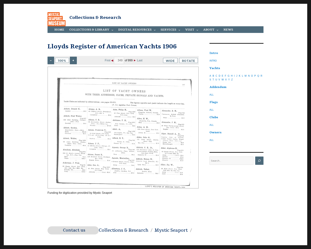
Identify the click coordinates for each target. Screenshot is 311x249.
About (208, 30)
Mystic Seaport (171, 230)
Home (59, 30)
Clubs (213, 117)
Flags (213, 102)
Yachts (214, 68)
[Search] (259, 161)
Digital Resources (135, 30)
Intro (213, 53)
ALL (211, 94)
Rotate (188, 61)
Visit (189, 30)
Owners (215, 132)
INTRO (213, 60)
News (228, 30)
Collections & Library (89, 30)
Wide (170, 61)
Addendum (217, 87)
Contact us (74, 230)
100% (62, 60)
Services (168, 30)
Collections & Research (95, 17)
